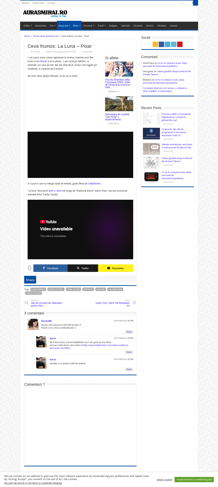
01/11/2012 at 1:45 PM (123, 359)
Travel (101, 25)
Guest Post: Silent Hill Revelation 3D (113, 303)
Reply (129, 332)
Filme (75, 25)
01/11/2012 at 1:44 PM (123, 338)
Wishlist (25, 3)
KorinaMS (46, 321)
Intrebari (161, 25)
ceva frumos (38, 289)
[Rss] (162, 3)
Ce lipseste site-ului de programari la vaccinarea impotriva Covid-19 (174, 132)
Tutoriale (125, 25)
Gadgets (113, 25)
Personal (88, 25)
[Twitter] (168, 3)
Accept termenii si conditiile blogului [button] (194, 479)
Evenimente (40, 25)
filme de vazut (56, 289)
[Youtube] (175, 3)
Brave (43, 61)
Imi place (138, 25)
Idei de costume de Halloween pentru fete (46, 303)
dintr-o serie (55, 190)
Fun (51, 25)
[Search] (195, 3)
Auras (53, 338)
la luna (101, 289)
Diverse (150, 25)
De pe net (63, 25)
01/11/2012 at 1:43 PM (123, 321)
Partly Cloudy (34, 293)
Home (27, 36)
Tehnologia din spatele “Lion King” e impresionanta (117, 117)
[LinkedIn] (172, 3)
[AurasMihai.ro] (45, 13)
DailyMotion (94, 183)
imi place (88, 289)
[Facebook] (165, 3)
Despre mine (38, 3)
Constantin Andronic (153, 88)
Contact (51, 3)
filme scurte (74, 289)
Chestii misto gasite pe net (45, 36)
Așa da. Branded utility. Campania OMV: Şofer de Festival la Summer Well (117, 83)
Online (27, 25)
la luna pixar (115, 289)
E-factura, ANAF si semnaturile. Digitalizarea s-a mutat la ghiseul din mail (176, 117)
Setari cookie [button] (164, 479)
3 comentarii (87, 52)
